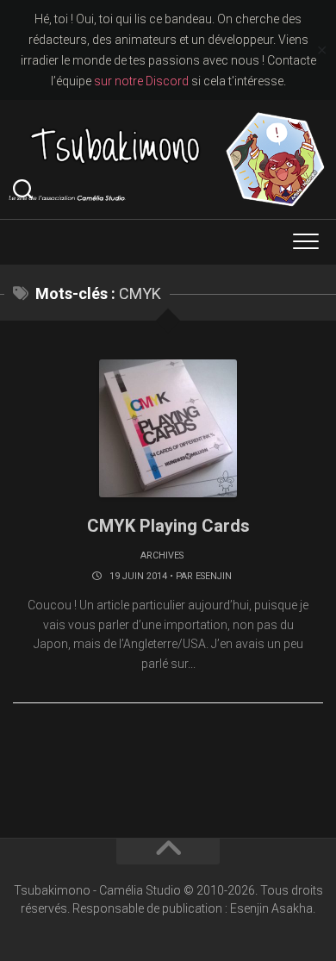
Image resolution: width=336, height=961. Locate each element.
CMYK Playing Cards (168, 525)
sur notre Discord (141, 81)
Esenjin (214, 576)
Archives (162, 555)
